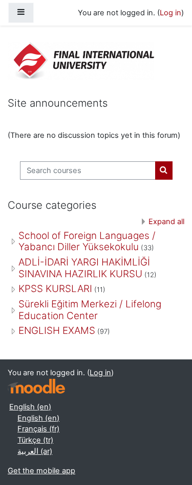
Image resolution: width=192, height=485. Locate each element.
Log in (170, 12)
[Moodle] (36, 386)
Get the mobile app (41, 470)
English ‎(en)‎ (30, 406)
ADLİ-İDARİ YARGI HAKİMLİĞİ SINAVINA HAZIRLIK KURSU (84, 268)
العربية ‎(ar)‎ (34, 451)
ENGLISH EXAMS (56, 330)
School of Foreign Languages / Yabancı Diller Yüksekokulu (87, 241)
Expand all (166, 221)
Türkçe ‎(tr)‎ (35, 440)
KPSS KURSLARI (55, 289)
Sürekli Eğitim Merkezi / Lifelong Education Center (89, 310)
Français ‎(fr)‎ (38, 428)
